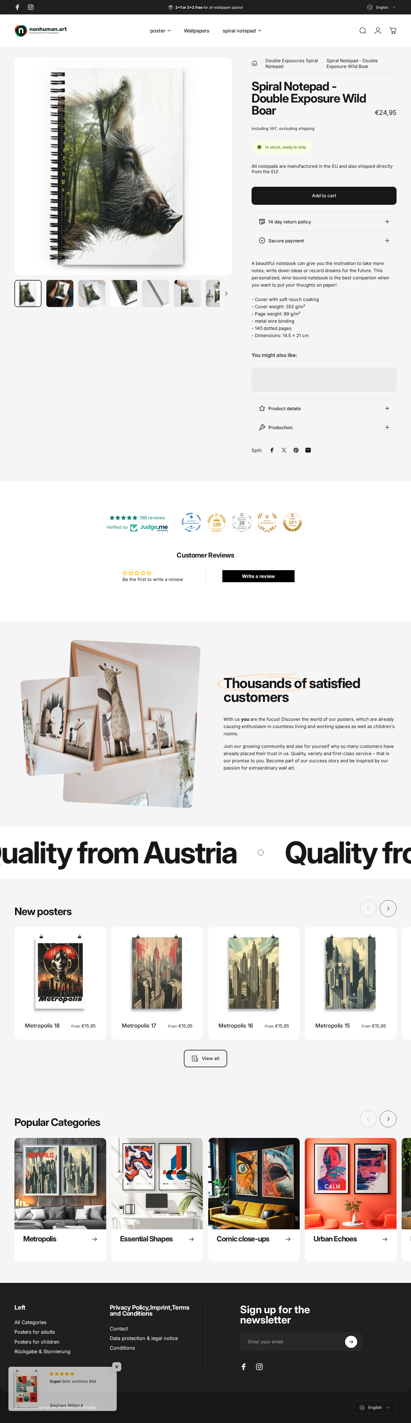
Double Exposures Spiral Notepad (291, 63)
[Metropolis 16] (254, 973)
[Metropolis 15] (351, 973)
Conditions (122, 1348)
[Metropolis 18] (60, 973)
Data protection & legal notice (144, 1338)
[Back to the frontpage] (255, 63)
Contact (119, 1329)
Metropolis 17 (139, 1025)
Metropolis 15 (332, 1025)
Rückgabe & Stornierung (42, 1351)
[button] (120, 1366)
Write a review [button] (258, 576)
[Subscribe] (351, 1342)
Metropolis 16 (235, 1025)
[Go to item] (28, 293)
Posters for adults (34, 1332)
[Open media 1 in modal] (123, 166)
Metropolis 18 (42, 1025)
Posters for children (37, 1342)
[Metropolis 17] (157, 973)
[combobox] (382, 7)
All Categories (30, 1322)
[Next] (216, 176)
